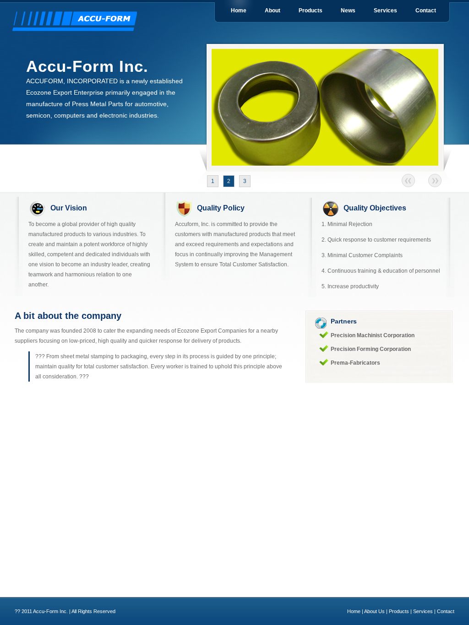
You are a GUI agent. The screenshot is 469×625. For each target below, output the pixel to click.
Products (310, 10)
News (348, 10)
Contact (425, 10)
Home (238, 10)
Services (385, 10)
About (272, 10)
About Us (374, 611)
